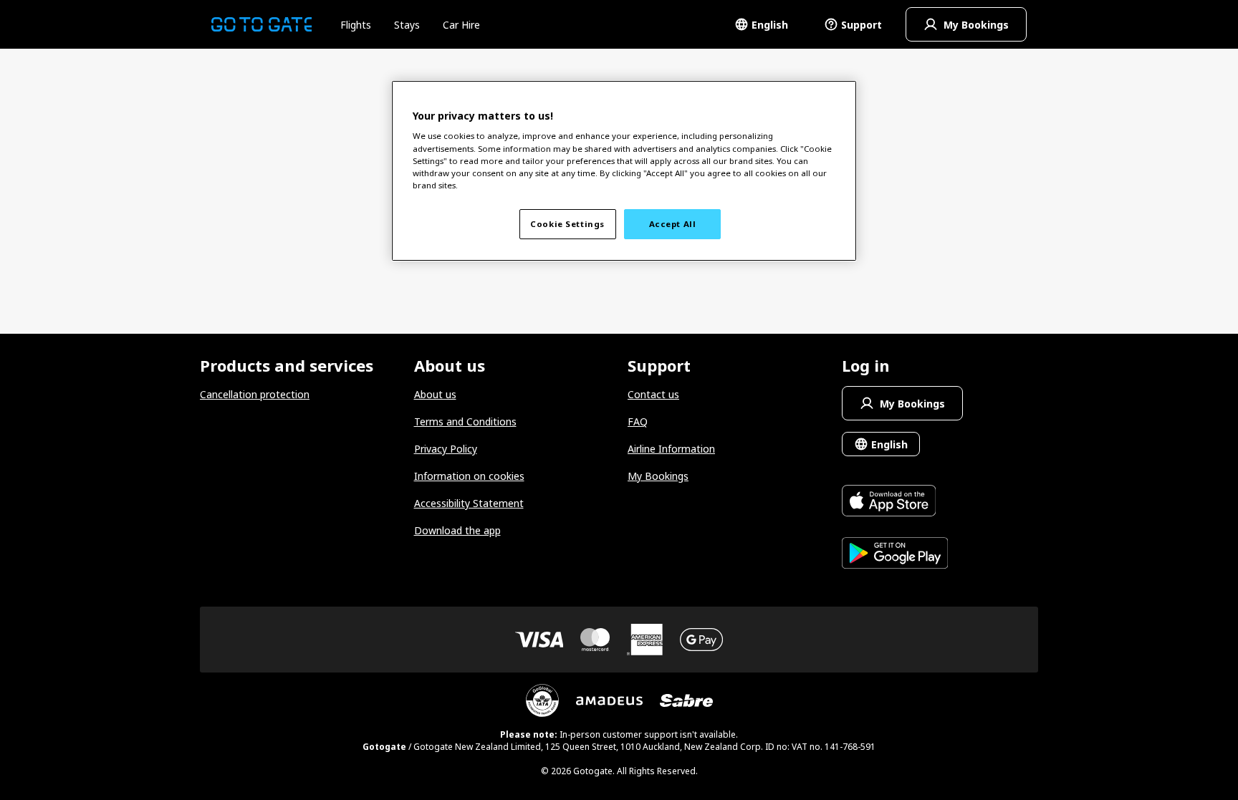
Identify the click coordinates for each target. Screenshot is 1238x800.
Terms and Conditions (465, 421)
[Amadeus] (609, 700)
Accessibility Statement (469, 503)
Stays (407, 25)
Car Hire (461, 25)
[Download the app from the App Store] (895, 502)
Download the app (457, 530)
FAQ (638, 421)
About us (435, 394)
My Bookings (658, 476)
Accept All (672, 223)
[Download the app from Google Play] (895, 554)
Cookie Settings (567, 223)
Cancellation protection (255, 394)
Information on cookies (469, 476)
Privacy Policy (445, 449)
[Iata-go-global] (542, 700)
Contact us (653, 394)
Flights (355, 25)
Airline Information (671, 449)
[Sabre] (686, 700)
